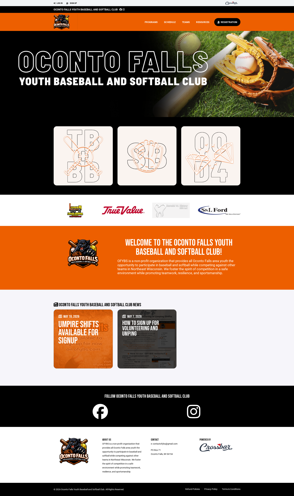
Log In (59, 3)
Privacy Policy (210, 489)
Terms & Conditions (231, 489)
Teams (186, 22)
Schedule (170, 22)
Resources (202, 22)
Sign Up (73, 3)
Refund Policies (192, 489)
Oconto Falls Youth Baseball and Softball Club (86, 9)
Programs (151, 22)
